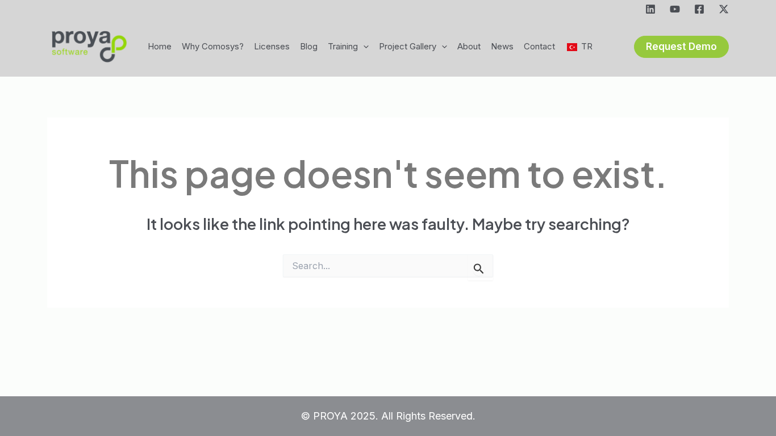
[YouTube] (675, 9)
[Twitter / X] (724, 9)
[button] (681, 47)
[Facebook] (699, 9)
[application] (363, 46)
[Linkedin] (650, 9)
